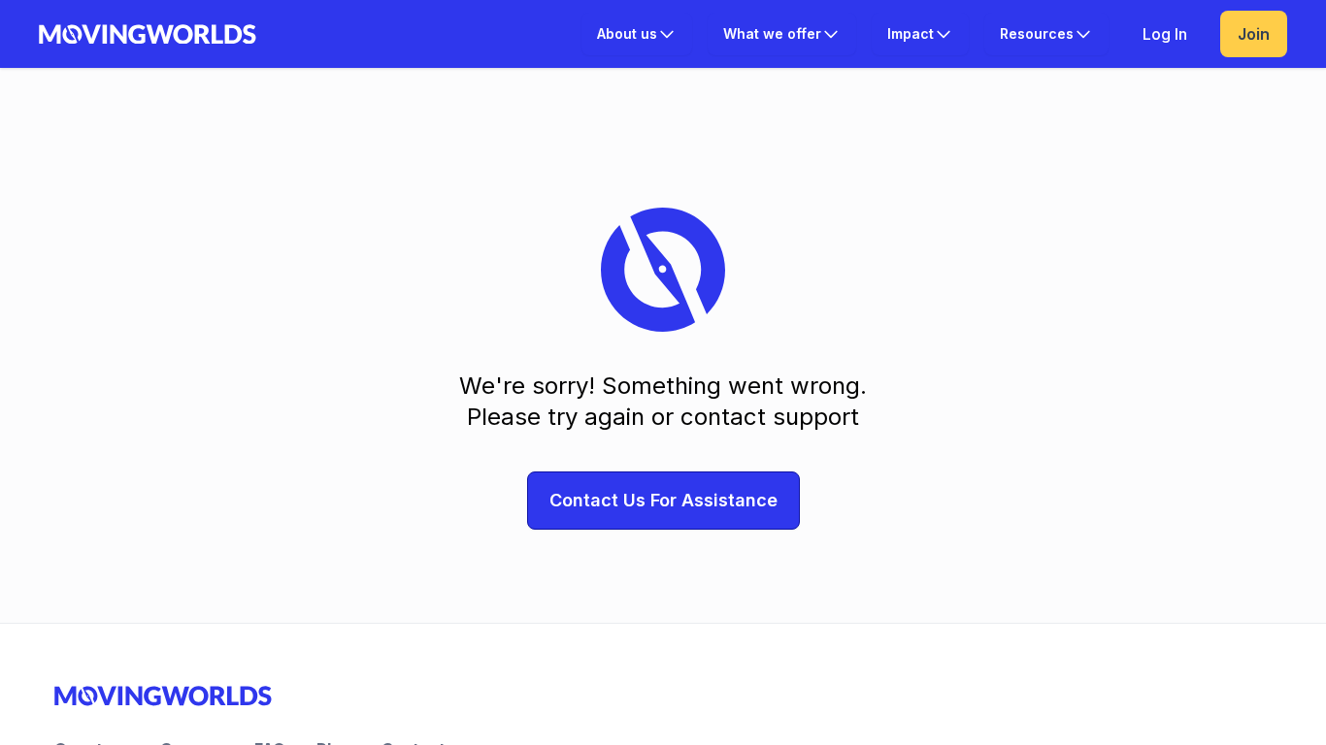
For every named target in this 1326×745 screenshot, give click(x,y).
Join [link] (1254, 34)
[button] (636, 34)
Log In (1165, 34)
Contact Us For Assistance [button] (663, 500)
